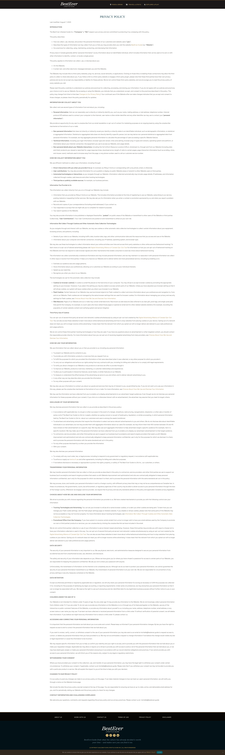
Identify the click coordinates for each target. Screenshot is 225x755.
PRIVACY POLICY (145, 717)
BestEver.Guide (136, 45)
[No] (223, 752)
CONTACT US (101, 717)
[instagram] (110, 735)
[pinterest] (114, 735)
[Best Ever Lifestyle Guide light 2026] (69, 3)
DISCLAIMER (166, 717)
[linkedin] (118, 735)
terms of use (74, 459)
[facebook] (107, 735)
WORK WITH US (80, 717)
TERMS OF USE (123, 717)
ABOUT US (58, 717)
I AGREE (159, 752)
